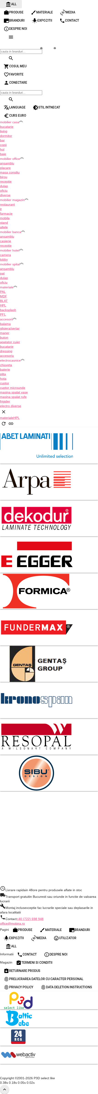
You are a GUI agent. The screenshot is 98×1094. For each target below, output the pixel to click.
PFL (3, 314)
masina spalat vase (14, 392)
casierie (5, 241)
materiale (6, 418)
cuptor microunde (12, 388)
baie (3, 154)
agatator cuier (10, 342)
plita (3, 374)
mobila (5, 218)
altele (4, 227)
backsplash (8, 310)
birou (3, 177)
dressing (6, 351)
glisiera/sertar (10, 328)
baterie (5, 369)
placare (5, 168)
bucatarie (6, 126)
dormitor (6, 136)
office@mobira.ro (12, 923)
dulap (4, 186)
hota (3, 378)
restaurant (7, 204)
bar (2, 140)
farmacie (6, 213)
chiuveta (6, 365)
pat (2, 273)
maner (4, 333)
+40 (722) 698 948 (30, 919)
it (1, 209)
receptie (6, 181)
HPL (3, 305)
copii (3, 145)
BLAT (4, 301)
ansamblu (7, 163)
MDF (3, 296)
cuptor (4, 383)
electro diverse (10, 406)
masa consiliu (10, 172)
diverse (5, 195)
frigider (5, 401)
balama (5, 324)
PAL (3, 292)
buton (4, 337)
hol (2, 149)
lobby (4, 259)
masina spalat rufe (13, 397)
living (3, 131)
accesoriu (7, 355)
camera (5, 255)
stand (4, 222)
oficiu (4, 190)
